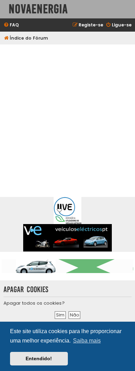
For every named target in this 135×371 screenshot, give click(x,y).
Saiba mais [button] (87, 341)
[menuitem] (11, 25)
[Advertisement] (67, 115)
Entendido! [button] (39, 358)
